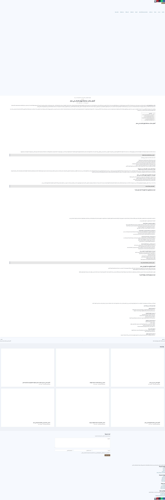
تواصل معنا (116, 12)
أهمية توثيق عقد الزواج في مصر (149, 118)
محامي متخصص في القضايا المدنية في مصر (41, 422)
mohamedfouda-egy (155, 384)
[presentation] (137, 365)
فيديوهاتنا (132, 12)
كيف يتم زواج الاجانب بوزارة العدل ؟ (149, 120)
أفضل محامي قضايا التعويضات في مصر (152, 422)
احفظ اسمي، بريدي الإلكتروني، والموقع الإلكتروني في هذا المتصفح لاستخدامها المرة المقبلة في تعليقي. (95, 452)
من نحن (159, 12)
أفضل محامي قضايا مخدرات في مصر (5, 340)
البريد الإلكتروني (88, 450)
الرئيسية (163, 12)
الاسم (109, 450)
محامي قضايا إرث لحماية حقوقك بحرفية (97, 422)
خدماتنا (155, 12)
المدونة (136, 12)
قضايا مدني (82, 99)
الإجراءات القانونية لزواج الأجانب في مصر (148, 116)
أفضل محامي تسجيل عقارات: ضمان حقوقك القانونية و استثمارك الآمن (36, 382)
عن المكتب (150, 12)
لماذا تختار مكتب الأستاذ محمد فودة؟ (148, 115)
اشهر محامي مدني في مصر (154, 382)
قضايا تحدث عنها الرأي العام (143, 12)
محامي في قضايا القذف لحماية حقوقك (97, 382)
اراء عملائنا (127, 12)
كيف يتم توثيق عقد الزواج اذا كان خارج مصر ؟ (148, 117)
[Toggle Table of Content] (153, 113)
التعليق (108, 438)
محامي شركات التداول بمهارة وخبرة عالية (159, 340)
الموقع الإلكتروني (69, 450)
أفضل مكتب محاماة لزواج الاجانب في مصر (148, 114)
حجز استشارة (122, 12)
